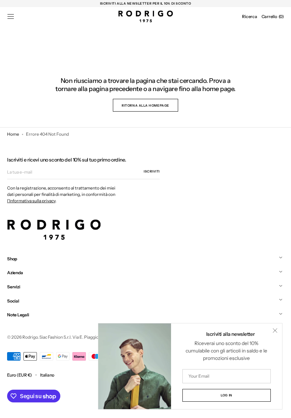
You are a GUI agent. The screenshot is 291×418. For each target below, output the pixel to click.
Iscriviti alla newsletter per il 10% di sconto (145, 3)
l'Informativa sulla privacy (31, 200)
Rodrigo (30, 337)
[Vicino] (275, 330)
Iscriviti (152, 171)
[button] (10, 16)
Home (13, 134)
